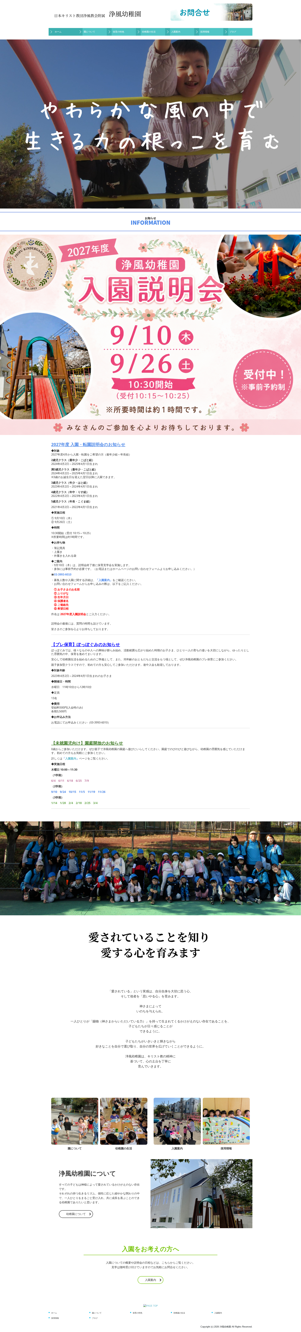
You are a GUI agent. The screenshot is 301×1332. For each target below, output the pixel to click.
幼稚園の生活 (149, 31)
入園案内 (175, 31)
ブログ (232, 31)
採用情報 (204, 31)
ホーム (58, 31)
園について (89, 31)
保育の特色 (118, 31)
